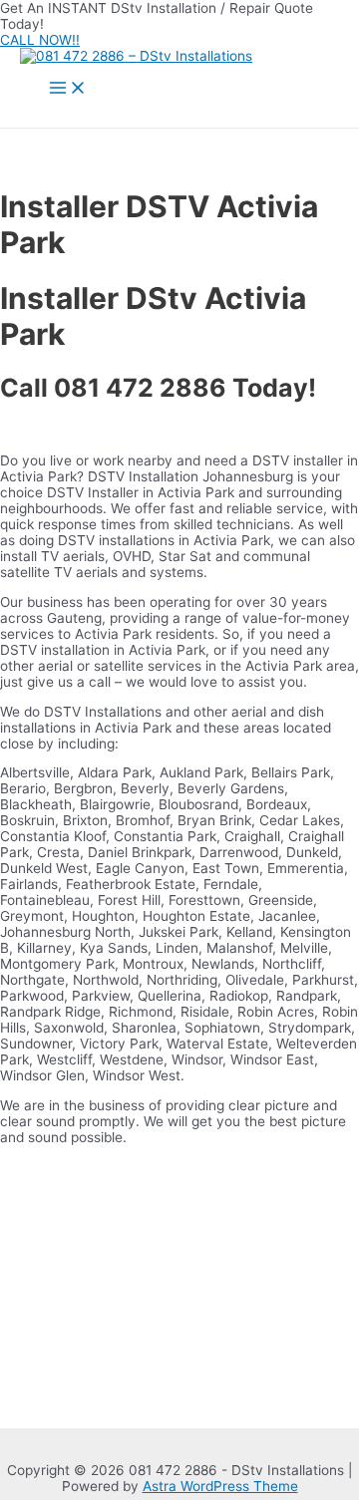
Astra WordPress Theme (220, 1486)
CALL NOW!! (40, 40)
